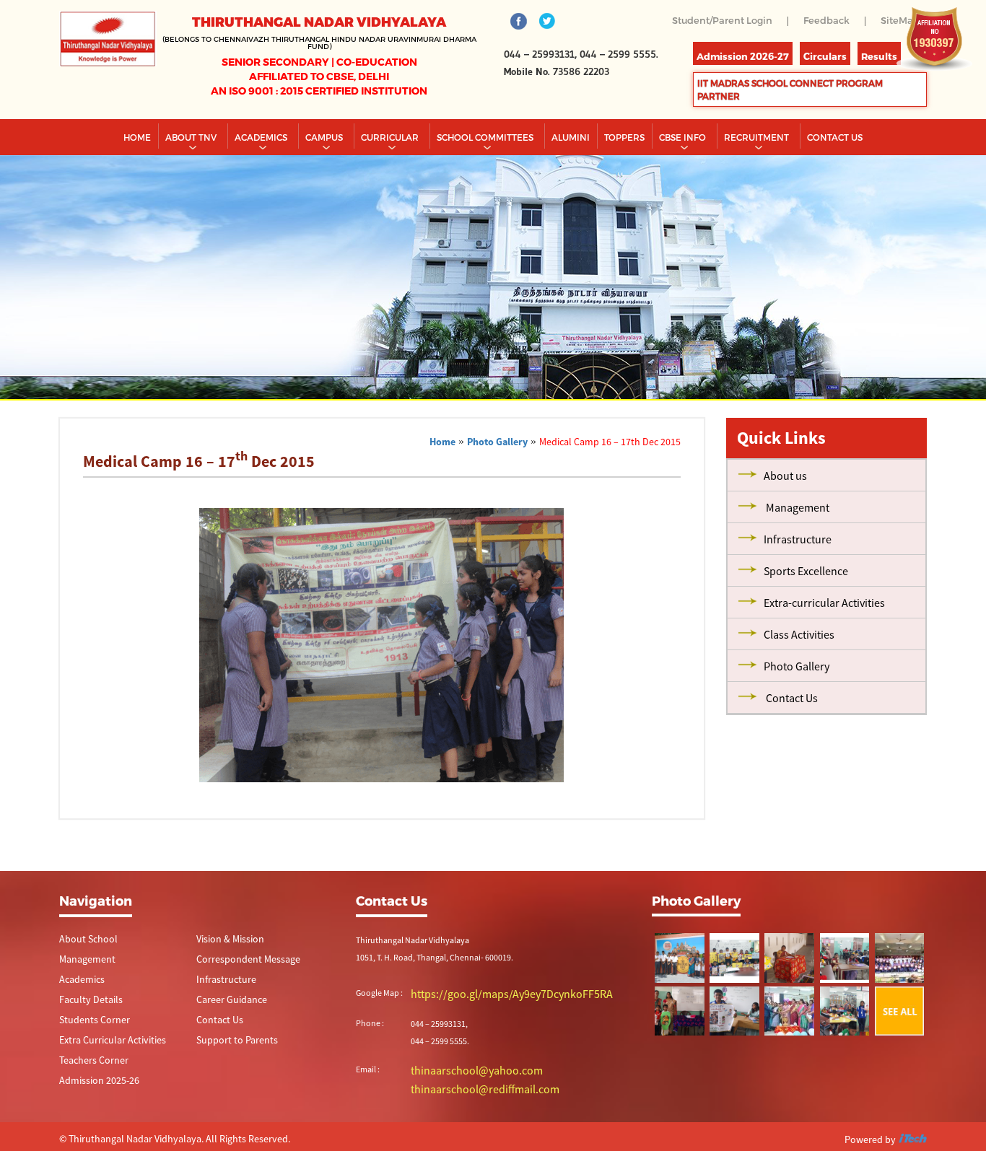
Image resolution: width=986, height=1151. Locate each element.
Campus (325, 165)
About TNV (192, 165)
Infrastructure (221, 1009)
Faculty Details (85, 1030)
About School (83, 967)
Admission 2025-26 (93, 1113)
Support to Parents (230, 1072)
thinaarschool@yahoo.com (461, 1096)
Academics (262, 165)
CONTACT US (835, 165)
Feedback (822, 20)
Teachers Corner (88, 1092)
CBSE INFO (683, 165)
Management (83, 988)
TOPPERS (624, 165)
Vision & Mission (225, 967)
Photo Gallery (497, 469)
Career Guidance (226, 1030)
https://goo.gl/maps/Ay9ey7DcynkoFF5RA (487, 1021)
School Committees (486, 165)
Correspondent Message (240, 988)
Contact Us (216, 1051)
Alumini (570, 165)
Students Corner (89, 1051)
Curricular (391, 165)
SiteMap (883, 31)
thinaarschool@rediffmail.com (467, 1113)
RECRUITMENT (757, 165)
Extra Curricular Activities (104, 1072)
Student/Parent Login (713, 20)
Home (137, 165)
